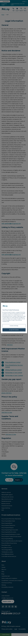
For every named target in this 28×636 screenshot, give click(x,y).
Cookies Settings (14, 325)
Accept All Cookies (14, 329)
